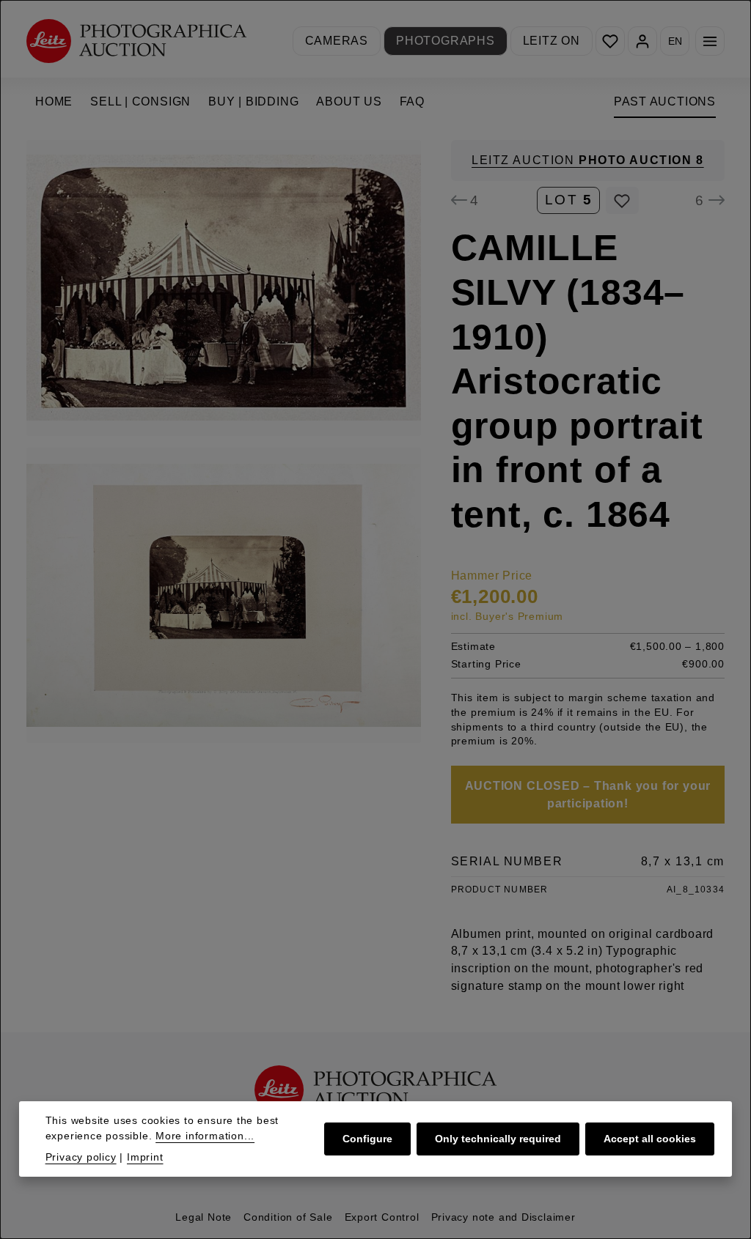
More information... (204, 1136)
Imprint (145, 1157)
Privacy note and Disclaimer (503, 1217)
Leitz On (551, 40)
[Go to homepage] (136, 40)
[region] (224, 441)
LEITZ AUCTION (588, 160)
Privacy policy (81, 1157)
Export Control (382, 1217)
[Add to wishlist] (622, 201)
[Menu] (710, 41)
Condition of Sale (287, 1217)
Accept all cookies (650, 1138)
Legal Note (203, 1217)
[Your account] (642, 41)
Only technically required (498, 1138)
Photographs (445, 40)
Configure (367, 1138)
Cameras (337, 40)
